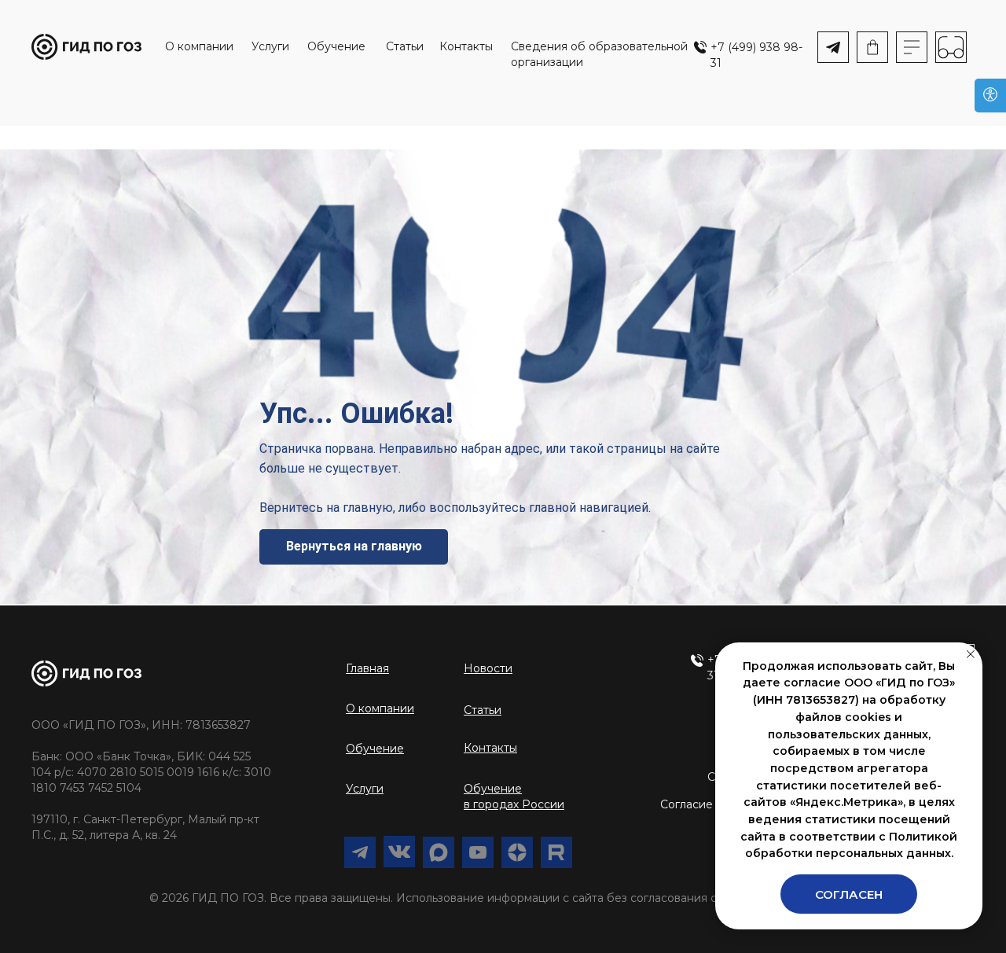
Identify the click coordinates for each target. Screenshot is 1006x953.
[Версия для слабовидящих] (990, 95)
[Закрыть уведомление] (970, 654)
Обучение (336, 46)
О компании (199, 46)
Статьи (405, 46)
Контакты (466, 46)
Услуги (270, 46)
